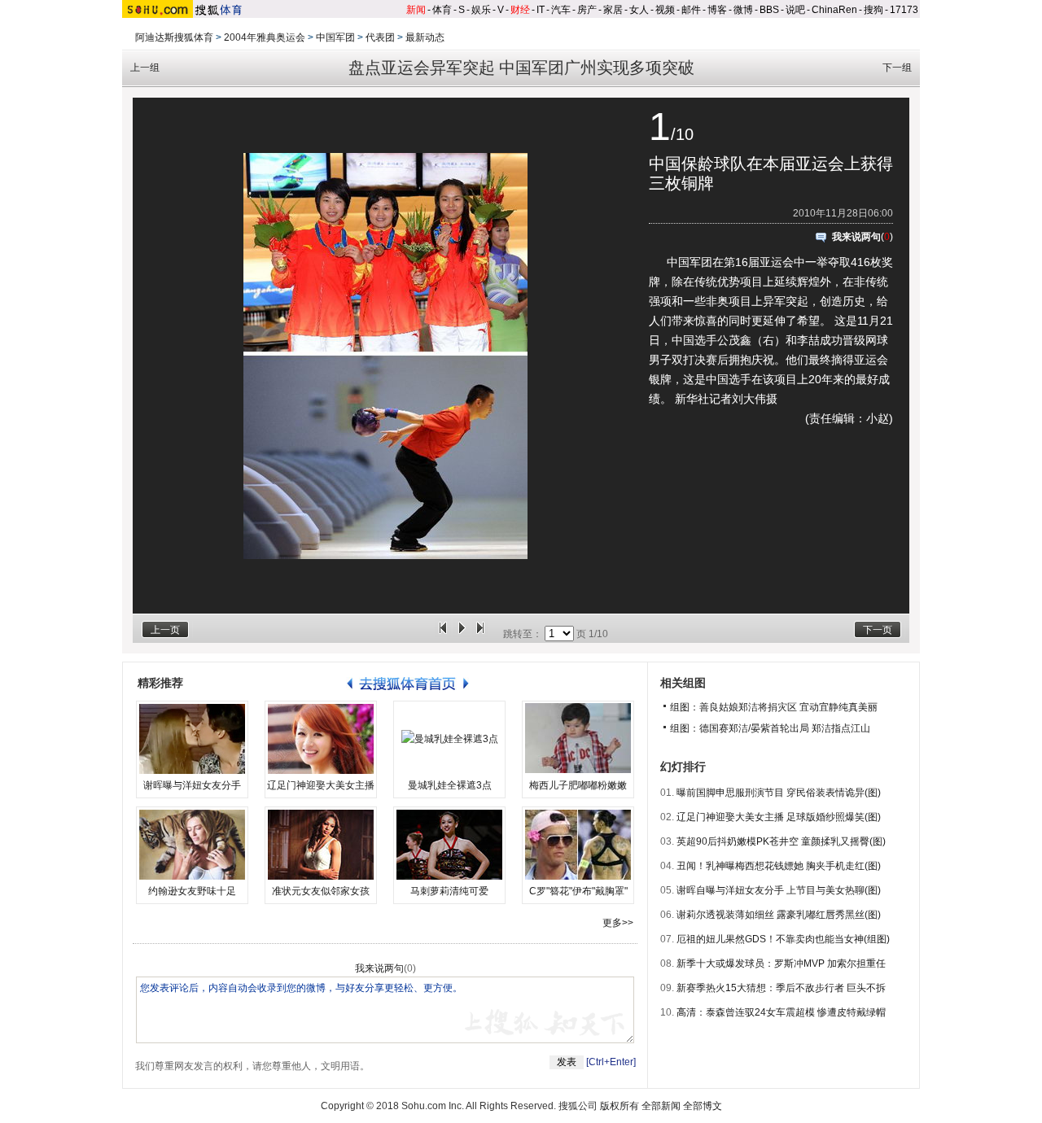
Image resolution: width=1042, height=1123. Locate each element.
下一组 (897, 67)
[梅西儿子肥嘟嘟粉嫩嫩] (578, 739)
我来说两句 (856, 237)
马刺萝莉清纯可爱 (449, 891)
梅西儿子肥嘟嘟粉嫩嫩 (578, 785)
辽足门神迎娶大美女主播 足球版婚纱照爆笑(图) (778, 817)
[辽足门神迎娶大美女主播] (320, 739)
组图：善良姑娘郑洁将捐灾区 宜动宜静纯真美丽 (774, 707)
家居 (613, 9)
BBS (769, 9)
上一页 (165, 630)
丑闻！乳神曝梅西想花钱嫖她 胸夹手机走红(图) (778, 866)
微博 (743, 9)
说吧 (795, 9)
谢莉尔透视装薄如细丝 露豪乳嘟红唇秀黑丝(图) (778, 914)
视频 (665, 9)
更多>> (617, 923)
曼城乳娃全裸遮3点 (450, 785)
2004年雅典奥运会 (264, 37)
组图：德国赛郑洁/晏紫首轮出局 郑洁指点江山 (770, 728)
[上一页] (443, 634)
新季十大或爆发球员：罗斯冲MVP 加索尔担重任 (781, 963)
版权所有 (619, 1106)
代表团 (380, 37)
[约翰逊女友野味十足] (192, 844)
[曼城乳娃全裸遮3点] (449, 739)
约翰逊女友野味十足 (192, 891)
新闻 (416, 9)
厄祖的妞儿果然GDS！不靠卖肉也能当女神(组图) (783, 939)
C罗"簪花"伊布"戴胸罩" (578, 891)
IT (540, 9)
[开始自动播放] (461, 634)
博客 (717, 9)
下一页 (877, 630)
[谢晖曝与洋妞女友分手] (192, 739)
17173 (904, 9)
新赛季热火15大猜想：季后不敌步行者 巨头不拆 (781, 988)
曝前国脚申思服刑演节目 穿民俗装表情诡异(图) (778, 792)
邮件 (691, 9)
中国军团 (335, 37)
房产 (587, 9)
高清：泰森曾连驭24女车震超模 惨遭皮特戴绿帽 (781, 1012)
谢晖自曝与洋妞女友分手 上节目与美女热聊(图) (778, 890)
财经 (520, 9)
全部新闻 (661, 1106)
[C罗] (578, 844)
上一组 (145, 67)
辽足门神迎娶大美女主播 (320, 785)
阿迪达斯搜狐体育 (174, 37)
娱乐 (481, 9)
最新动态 (424, 37)
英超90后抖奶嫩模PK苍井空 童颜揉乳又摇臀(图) (781, 841)
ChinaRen (834, 9)
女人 (639, 9)
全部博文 (702, 1106)
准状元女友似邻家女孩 (321, 891)
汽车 (561, 9)
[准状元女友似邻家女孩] (320, 844)
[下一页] (480, 634)
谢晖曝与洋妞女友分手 (192, 785)
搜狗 (873, 9)
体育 (442, 9)
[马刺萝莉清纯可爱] (449, 844)
